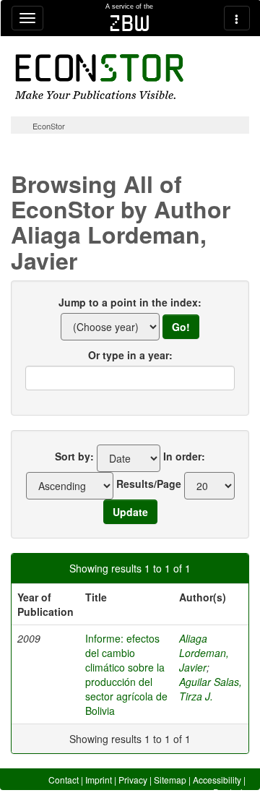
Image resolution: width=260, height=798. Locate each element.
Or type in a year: (130, 355)
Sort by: (74, 456)
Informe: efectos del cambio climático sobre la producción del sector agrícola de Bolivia (126, 674)
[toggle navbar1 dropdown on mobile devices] (27, 18)
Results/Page (148, 483)
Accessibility (217, 779)
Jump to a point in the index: (130, 302)
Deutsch (229, 792)
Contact (63, 779)
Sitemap (170, 779)
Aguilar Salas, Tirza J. (210, 688)
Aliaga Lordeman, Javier (204, 652)
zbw (129, 23)
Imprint (98, 779)
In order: (184, 456)
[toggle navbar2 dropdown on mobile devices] (237, 18)
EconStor (48, 126)
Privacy (132, 779)
